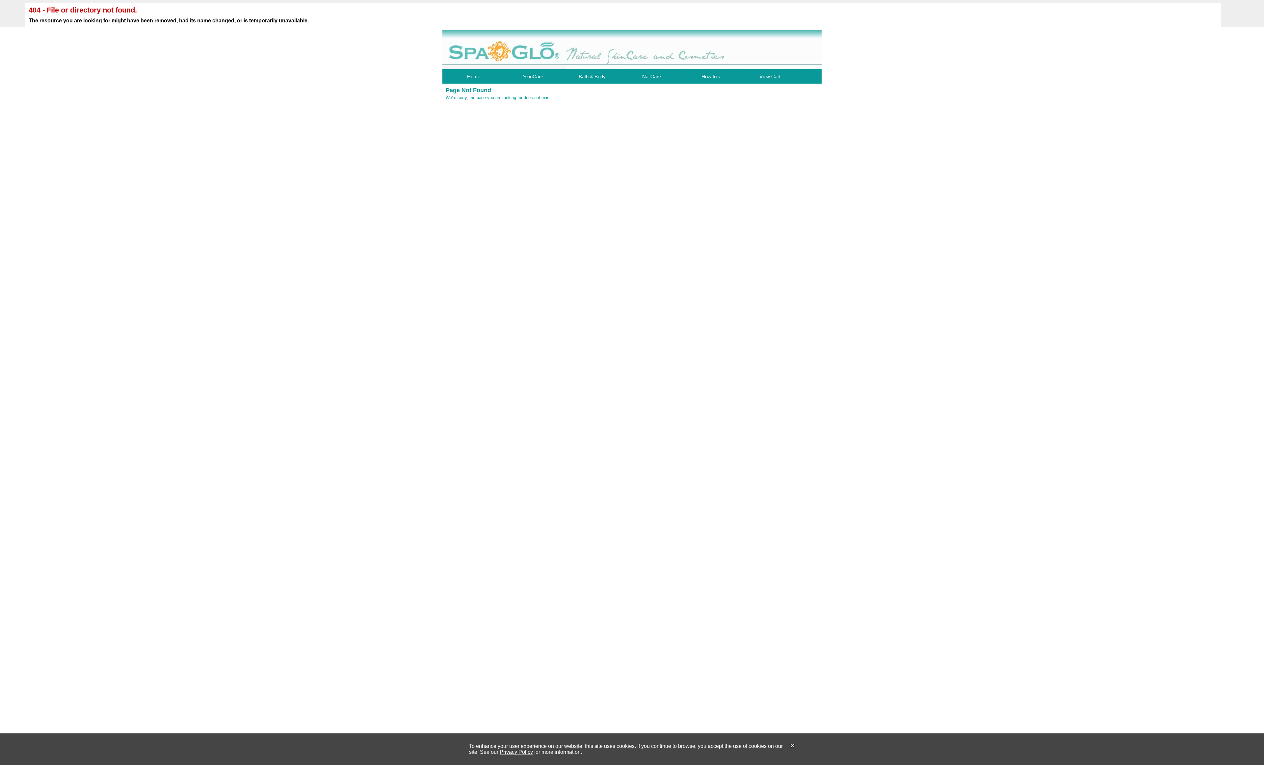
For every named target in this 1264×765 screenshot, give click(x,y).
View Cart (769, 76)
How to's (710, 76)
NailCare (651, 76)
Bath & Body (592, 76)
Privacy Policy (516, 752)
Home (473, 76)
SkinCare (533, 76)
